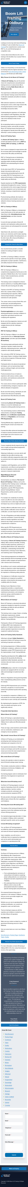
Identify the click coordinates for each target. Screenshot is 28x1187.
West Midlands (9, 1068)
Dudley (7, 937)
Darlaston (7, 1059)
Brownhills (8, 1099)
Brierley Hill (8, 1057)
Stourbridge (8, 1082)
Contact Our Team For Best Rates (14, 244)
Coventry (7, 1105)
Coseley (7, 1051)
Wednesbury (8, 1048)
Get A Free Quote (14, 1025)
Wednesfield (8, 1085)
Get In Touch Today (14, 63)
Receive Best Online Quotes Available (14, 441)
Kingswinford (8, 1079)
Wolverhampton (9, 1088)
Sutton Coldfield (9, 1096)
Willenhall (7, 1074)
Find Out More (14, 845)
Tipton (2, 937)
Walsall (7, 1077)
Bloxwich (7, 1091)
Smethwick (22, 935)
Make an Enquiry (14, 1168)
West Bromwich (5, 935)
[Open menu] (25, 2)
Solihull (7, 1102)
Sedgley (7, 1071)
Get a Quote (14, 34)
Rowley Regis (14, 935)
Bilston (7, 1062)
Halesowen (8, 1054)
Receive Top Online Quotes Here (14, 941)
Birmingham (8, 1065)
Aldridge (7, 1094)
